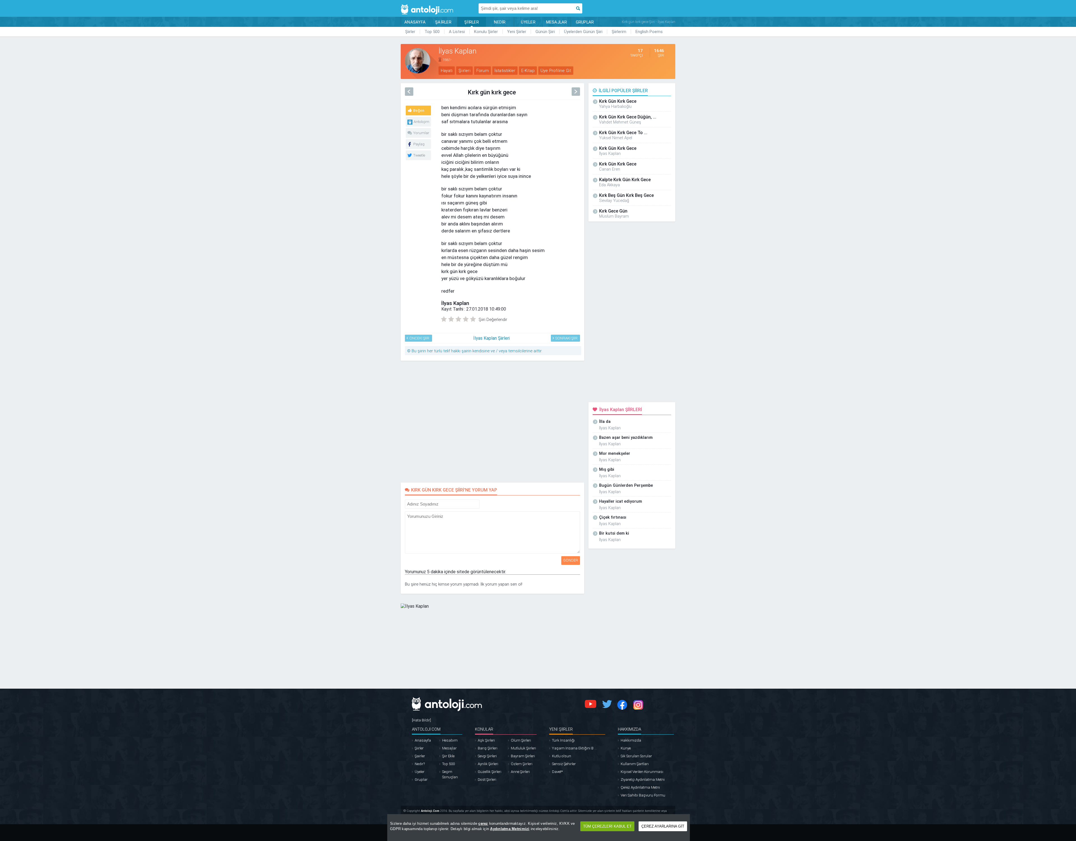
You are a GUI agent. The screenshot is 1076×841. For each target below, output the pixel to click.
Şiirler (410, 31)
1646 (659, 50)
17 (640, 50)
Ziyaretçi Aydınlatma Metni (643, 779)
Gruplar (421, 779)
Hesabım (450, 740)
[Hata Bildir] (421, 720)
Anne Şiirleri (520, 772)
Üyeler (420, 772)
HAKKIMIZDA (629, 729)
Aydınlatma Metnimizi (509, 829)
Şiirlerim (619, 31)
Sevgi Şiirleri (487, 756)
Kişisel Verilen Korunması (642, 772)
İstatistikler (505, 70)
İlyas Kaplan (455, 303)
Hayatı (447, 70)
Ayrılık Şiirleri (488, 764)
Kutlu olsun (561, 756)
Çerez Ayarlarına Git (662, 826)
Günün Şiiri (545, 31)
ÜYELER (528, 22)
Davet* (557, 772)
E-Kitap (527, 70)
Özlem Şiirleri (521, 764)
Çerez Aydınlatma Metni (640, 787)
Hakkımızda (631, 740)
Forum (482, 70)
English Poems (649, 31)
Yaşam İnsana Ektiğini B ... (574, 748)
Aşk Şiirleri (486, 740)
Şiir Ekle (448, 756)
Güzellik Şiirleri (489, 772)
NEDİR (499, 22)
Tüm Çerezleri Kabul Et (607, 826)
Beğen (418, 110)
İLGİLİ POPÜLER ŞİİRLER (623, 90)
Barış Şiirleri (487, 748)
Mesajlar (449, 748)
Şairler (420, 756)
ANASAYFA (415, 22)
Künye (626, 748)
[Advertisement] (700, 124)
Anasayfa (423, 740)
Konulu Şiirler (486, 31)
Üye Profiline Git (556, 70)
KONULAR (484, 729)
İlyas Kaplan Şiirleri (491, 338)
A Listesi (457, 31)
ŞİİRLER (471, 22)
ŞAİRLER (443, 22)
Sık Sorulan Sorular (636, 756)
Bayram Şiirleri (523, 756)
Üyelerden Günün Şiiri (583, 31)
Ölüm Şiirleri (521, 740)
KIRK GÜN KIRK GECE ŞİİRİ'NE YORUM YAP (454, 490)
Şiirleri (464, 70)
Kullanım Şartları (635, 764)
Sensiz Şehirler (564, 764)
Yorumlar (421, 133)
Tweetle (419, 155)
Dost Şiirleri (487, 779)
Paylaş (419, 144)
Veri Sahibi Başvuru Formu (643, 795)
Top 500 (432, 31)
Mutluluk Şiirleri (523, 748)
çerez (483, 823)
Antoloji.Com (430, 811)
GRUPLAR (585, 22)
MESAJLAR (556, 22)
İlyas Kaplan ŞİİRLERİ (620, 409)
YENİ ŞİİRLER (561, 729)
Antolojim (421, 122)
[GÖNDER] (483, 502)
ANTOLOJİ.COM (426, 729)
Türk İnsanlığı (563, 740)
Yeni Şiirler (516, 31)
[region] (538, 827)
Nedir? (420, 764)
